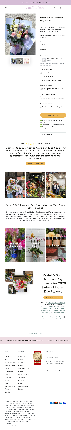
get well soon (59, 308)
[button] (55, 7)
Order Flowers (23, 374)
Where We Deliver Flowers (9, 374)
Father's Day (59, 317)
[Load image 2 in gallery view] (20, 61)
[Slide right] (64, 2)
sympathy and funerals (49, 311)
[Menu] (5, 7)
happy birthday (47, 308)
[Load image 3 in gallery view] (26, 61)
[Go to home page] (35, 7)
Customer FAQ (10, 386)
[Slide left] (6, 2)
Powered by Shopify (10, 426)
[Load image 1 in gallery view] (14, 61)
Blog (6, 383)
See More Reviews (35, 163)
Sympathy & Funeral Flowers (22, 380)
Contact (7, 368)
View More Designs (53, 297)
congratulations (47, 306)
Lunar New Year (58, 319)
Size (41, 41)
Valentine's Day (47, 317)
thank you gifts (59, 306)
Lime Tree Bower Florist (35, 333)
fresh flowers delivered (56, 302)
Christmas (46, 319)
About (7, 380)
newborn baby (59, 313)
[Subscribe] (65, 357)
